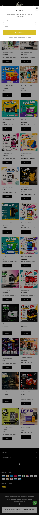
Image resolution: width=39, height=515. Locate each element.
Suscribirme (19, 32)
